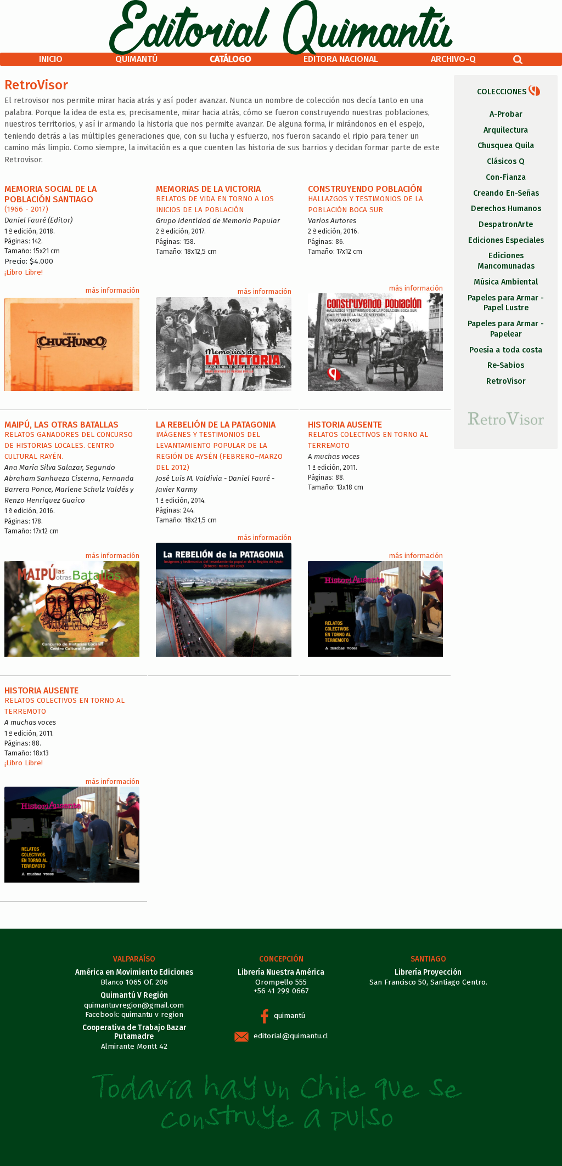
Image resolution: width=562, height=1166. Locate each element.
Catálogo (230, 59)
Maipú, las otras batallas (61, 424)
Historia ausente (41, 690)
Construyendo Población (365, 189)
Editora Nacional (341, 59)
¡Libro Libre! (23, 272)
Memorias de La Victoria (208, 189)
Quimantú (136, 59)
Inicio (51, 59)
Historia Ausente (345, 424)
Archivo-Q (453, 59)
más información (112, 290)
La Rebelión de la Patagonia (216, 424)
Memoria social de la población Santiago (50, 194)
